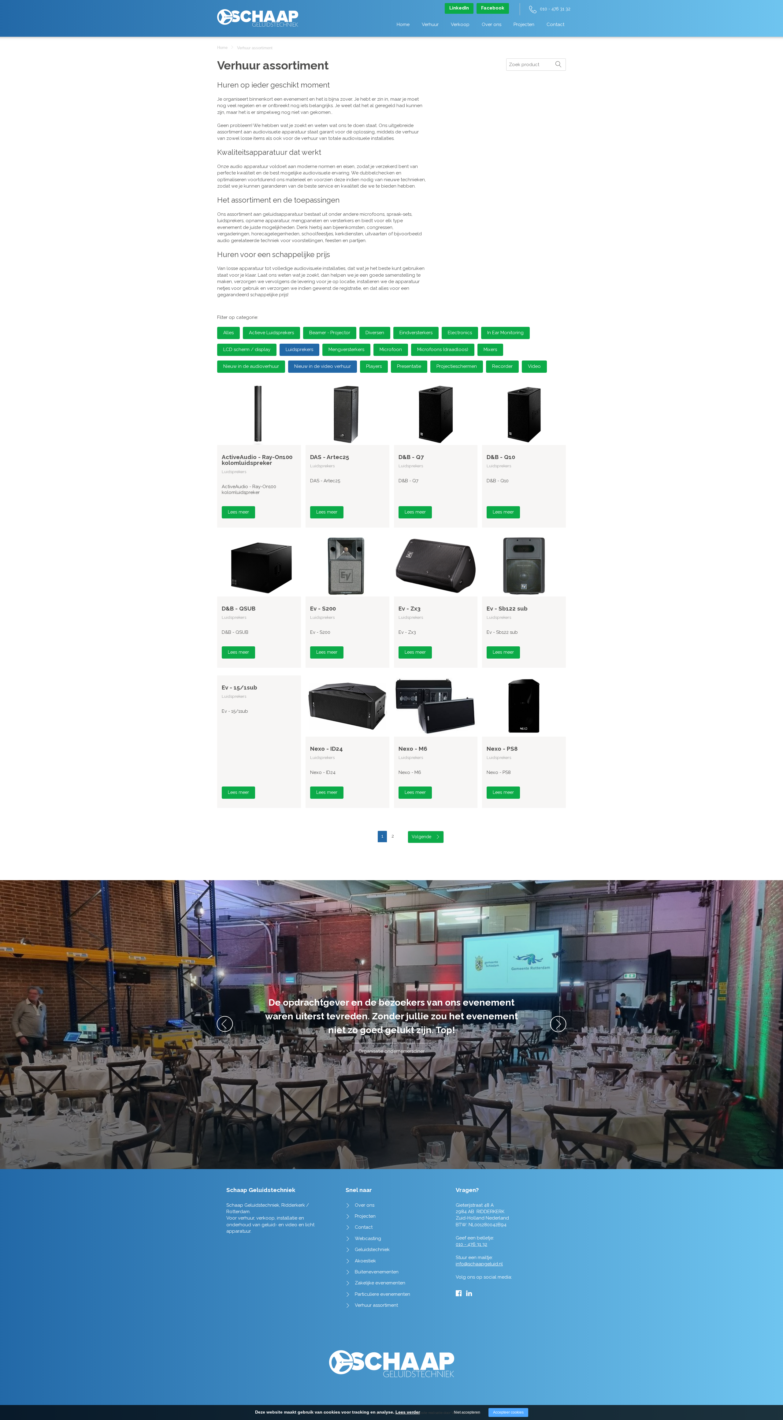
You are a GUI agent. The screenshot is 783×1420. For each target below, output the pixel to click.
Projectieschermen (456, 366)
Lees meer (238, 512)
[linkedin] (469, 1293)
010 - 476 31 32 (555, 8)
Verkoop (460, 24)
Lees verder (407, 1412)
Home (403, 24)
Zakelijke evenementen (380, 1283)
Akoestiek (365, 1261)
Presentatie (409, 366)
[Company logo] (257, 15)
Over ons (491, 24)
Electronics (460, 332)
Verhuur (430, 24)
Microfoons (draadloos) (442, 349)
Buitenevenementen (377, 1272)
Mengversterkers (346, 349)
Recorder (502, 366)
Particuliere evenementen (382, 1294)
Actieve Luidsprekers (271, 332)
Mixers (490, 349)
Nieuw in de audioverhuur (251, 366)
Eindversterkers (415, 332)
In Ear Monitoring (505, 332)
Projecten (524, 24)
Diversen (375, 332)
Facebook (492, 8)
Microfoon (391, 349)
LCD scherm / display (246, 349)
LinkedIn (459, 8)
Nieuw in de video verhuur (322, 366)
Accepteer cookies (508, 1412)
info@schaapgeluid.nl (479, 1264)
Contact (555, 24)
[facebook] (459, 1293)
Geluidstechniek (372, 1249)
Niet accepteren (467, 1412)
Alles (228, 332)
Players (374, 366)
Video (534, 366)
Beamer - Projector (329, 332)
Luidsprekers (299, 349)
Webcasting (368, 1238)
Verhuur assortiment (376, 1305)
